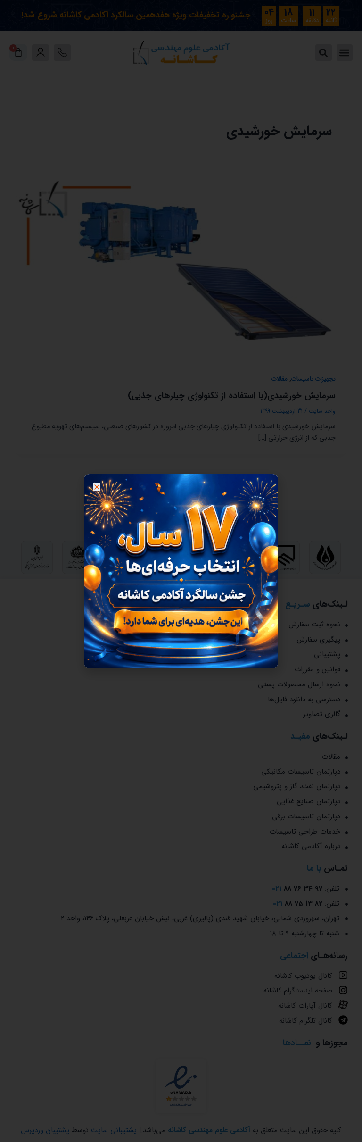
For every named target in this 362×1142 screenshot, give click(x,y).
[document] (181, 571)
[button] (96, 487)
